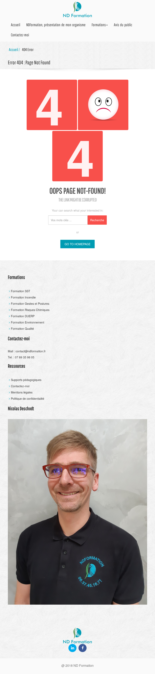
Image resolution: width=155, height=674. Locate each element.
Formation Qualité (22, 329)
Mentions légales (21, 392)
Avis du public (123, 24)
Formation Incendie (23, 297)
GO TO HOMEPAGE (77, 244)
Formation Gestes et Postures (30, 304)
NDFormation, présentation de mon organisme (56, 24)
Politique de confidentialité (27, 398)
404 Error (28, 49)
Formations (99, 24)
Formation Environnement (27, 322)
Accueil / (14, 49)
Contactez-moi (20, 34)
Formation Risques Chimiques (30, 310)
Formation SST (20, 291)
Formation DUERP (23, 316)
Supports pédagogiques (26, 380)
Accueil (15, 24)
